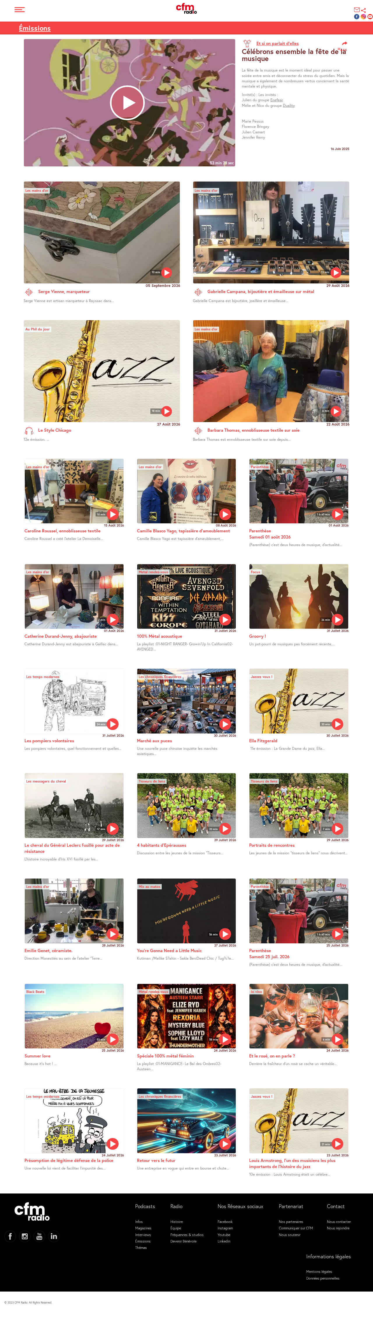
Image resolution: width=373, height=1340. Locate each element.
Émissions (35, 28)
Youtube (224, 1234)
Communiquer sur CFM (296, 1228)
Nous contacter (339, 1221)
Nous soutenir (289, 1234)
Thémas (141, 1247)
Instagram (225, 1228)
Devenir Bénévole (183, 1241)
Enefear (276, 99)
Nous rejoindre (338, 1228)
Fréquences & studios (187, 1234)
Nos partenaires (291, 1221)
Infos (139, 1221)
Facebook (225, 1221)
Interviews (143, 1234)
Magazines (143, 1228)
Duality (289, 105)
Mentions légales (319, 1271)
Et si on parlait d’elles (277, 43)
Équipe (175, 1228)
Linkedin (224, 1241)
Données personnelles (322, 1278)
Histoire (176, 1221)
